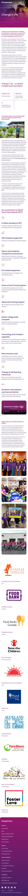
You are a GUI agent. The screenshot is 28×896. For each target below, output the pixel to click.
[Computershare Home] (7, 821)
